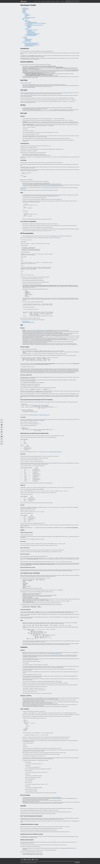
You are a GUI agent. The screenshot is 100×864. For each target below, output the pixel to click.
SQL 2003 (46, 330)
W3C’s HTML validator (57, 797)
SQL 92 (39, 330)
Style (26, 16)
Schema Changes (28, 21)
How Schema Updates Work (32, 22)
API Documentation (26, 18)
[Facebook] (27, 860)
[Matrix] (1, 439)
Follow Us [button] (62, 1)
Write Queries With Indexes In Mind (33, 33)
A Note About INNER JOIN (31, 35)
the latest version (53, 195)
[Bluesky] (1, 427)
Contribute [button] (58, 1)
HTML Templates (28, 40)
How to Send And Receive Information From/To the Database (35, 23)
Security (24, 42)
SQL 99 (42, 330)
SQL (23, 19)
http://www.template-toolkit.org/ (55, 653)
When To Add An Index (31, 31)
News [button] (39, 1)
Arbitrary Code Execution (29, 45)
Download (43, 1)
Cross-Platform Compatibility (30, 17)
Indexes (26, 28)
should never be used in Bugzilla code (53, 451)
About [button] (35, 1)
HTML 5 (34, 797)
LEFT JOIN (28, 27)
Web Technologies (28, 41)
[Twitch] (37, 860)
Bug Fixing (24, 9)
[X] (23, 860)
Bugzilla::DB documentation (44, 414)
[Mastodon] (1, 425)
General (26, 13)
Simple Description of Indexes (32, 29)
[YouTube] (1, 441)
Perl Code (24, 12)
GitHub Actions (67, 92)
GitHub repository (32, 93)
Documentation (48, 1)
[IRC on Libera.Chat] (1, 434)
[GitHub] (1, 420)
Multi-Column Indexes (31, 32)
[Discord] (32, 860)
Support (53, 1)
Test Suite (24, 10)
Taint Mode (27, 15)
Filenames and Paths (28, 39)
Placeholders (29, 24)
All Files (24, 11)
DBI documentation (34, 414)
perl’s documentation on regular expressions (50, 187)
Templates (24, 37)
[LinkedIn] (1, 432)
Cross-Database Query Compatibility (31, 34)
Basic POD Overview (26, 321)
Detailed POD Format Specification (28, 322)
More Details (29, 30)
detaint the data (64, 848)
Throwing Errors (27, 14)
